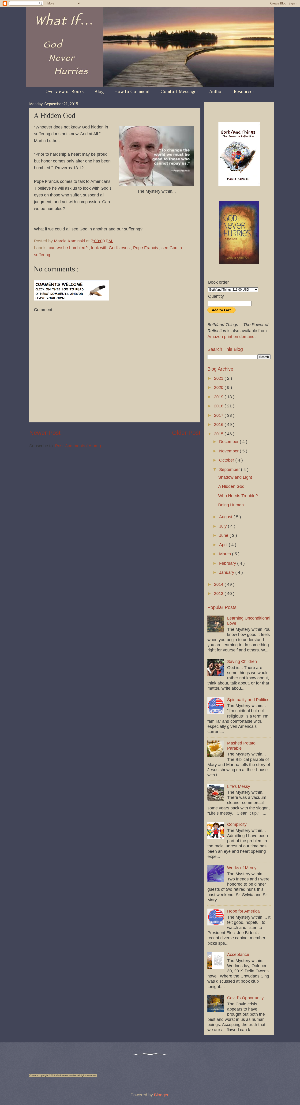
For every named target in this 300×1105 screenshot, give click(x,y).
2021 (219, 378)
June (224, 535)
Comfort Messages (180, 91)
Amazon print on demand (231, 336)
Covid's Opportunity (245, 997)
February (228, 563)
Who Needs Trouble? (238, 495)
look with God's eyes (111, 247)
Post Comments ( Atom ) (78, 445)
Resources (244, 91)
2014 (219, 584)
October (227, 460)
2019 (219, 396)
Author (216, 91)
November (229, 450)
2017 (219, 415)
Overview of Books (64, 91)
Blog (99, 91)
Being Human (231, 504)
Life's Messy (238, 786)
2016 (219, 424)
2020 (219, 387)
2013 (219, 593)
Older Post (186, 432)
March (225, 553)
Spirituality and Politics (248, 699)
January (227, 572)
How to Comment (132, 91)
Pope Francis (146, 247)
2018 (219, 405)
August (226, 516)
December (229, 441)
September (230, 469)
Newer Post (44, 432)
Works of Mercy (241, 867)
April (224, 544)
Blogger (161, 1094)
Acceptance (238, 954)
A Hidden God (231, 486)
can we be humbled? (69, 247)
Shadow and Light (235, 477)
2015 (219, 433)
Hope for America (243, 911)
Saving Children (242, 661)
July (223, 526)
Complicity (237, 824)
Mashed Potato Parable (241, 745)
